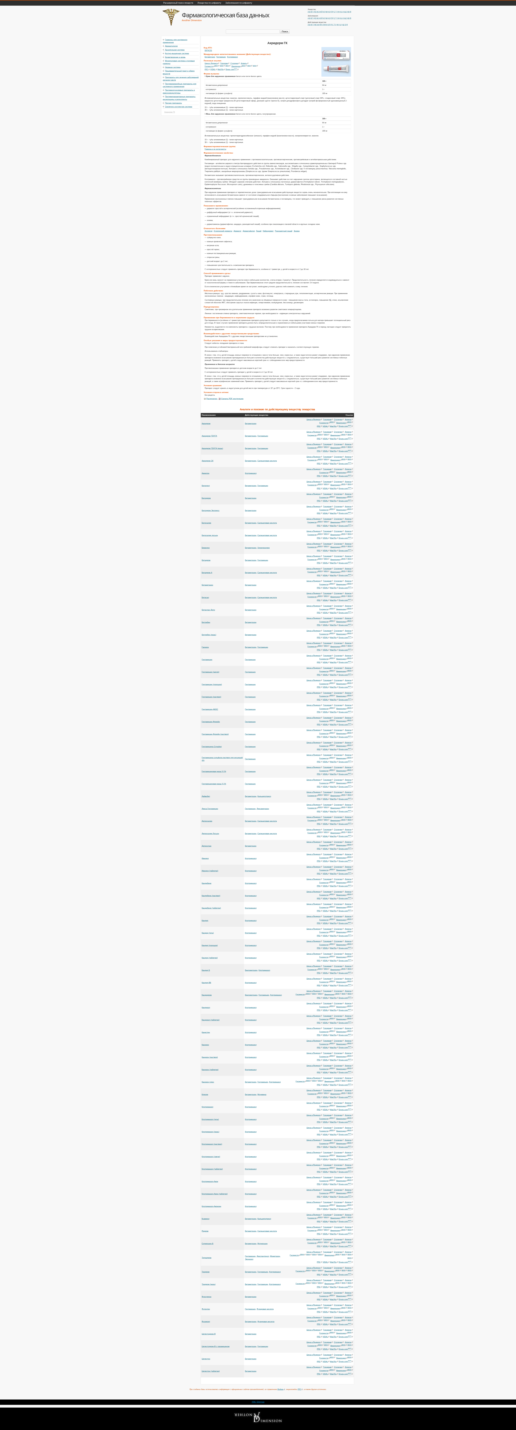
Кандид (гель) (208, 933)
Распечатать (211, 399)
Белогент (206, 486)
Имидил (205, 858)
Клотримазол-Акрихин (211, 1206)
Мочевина (261, 1094)
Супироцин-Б (207, 1243)
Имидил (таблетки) (210, 871)
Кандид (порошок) (210, 945)
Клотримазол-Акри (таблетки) (215, 1194)
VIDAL (212, 69)
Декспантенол (263, 1256)
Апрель (244, 63)
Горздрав (224, 63)
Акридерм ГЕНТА (209, 436)
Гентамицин (221, 57)
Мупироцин (262, 1243)
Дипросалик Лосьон (210, 833)
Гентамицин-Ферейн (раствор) (215, 734)
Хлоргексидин (263, 548)
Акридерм (206, 423)
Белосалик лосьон (210, 535)
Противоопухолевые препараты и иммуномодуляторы (179, 91)
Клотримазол (232, 57)
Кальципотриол (264, 796)
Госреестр (209, 66)
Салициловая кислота (267, 461)
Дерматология (171, 45)
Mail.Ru (220, 69)
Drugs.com (231, 69)
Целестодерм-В (209, 1334)
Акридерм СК (207, 461)
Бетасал (205, 597)
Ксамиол (205, 1219)
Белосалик (206, 523)
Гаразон (205, 647)
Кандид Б (206, 970)
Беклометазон (251, 970)
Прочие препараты (173, 102)
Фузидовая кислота (265, 1309)
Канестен (206, 1032)
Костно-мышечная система (177, 53)
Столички (234, 63)
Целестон (206, 1359)
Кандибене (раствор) (211, 896)
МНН (216, 66)
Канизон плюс (208, 1082)
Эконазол (249, 1259)
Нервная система (172, 67)
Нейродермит (268, 231)
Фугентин (206, 1309)
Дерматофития (249, 231)
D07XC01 (208, 50)
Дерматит (237, 231)
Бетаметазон (210, 57)
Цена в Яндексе (211, 63)
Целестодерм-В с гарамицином (216, 1346)
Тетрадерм (206, 1258)
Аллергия (208, 231)
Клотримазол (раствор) (212, 1144)
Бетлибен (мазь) (209, 635)
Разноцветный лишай (283, 231)
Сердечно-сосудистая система (178, 106)
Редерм (205, 1231)
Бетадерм (206, 560)
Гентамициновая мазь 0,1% (214, 771)
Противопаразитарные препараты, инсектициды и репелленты (179, 97)
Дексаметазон (263, 809)
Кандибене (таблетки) (211, 908)
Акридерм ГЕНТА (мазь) (212, 448)
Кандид (205, 920)
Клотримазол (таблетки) (212, 1169)
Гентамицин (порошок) (212, 684)
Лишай (258, 231)
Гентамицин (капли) (210, 672)
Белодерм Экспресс (210, 510)
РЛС (206, 69)
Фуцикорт (206, 1321)
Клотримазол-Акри (210, 1181)
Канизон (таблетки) (210, 1070)
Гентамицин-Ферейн (211, 722)
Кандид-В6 (206, 983)
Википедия (236, 66)
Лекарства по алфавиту (209, 2)
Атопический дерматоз (223, 231)
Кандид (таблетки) (210, 958)
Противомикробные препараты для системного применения (179, 85)
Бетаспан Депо (208, 610)
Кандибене (206, 883)
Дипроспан (206, 846)
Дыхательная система (174, 49)
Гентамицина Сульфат (212, 746)
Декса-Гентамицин (210, 809)
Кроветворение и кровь (175, 57)
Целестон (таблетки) (211, 1371)
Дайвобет (206, 796)
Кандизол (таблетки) (211, 1020)
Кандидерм (207, 995)
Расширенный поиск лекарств (178, 2)
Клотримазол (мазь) (210, 1132)
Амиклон (205, 473)
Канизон (205, 1045)
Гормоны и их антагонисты (215, 149)
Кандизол (206, 1007)
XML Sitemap (258, 1402)
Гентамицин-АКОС (210, 709)
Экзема (297, 231)
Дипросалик (207, 821)
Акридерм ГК (169, 112)
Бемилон (206, 548)
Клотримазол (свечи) (211, 1156)
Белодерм (206, 498)
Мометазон (275, 1256)
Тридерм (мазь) (209, 1284)
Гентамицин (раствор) (211, 697)
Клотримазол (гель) (210, 1119)
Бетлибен (206, 622)
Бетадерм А (207, 572)
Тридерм (205, 1272)
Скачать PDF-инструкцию (232, 399)
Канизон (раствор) (210, 1057)
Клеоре (205, 1094)
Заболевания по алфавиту (238, 2)
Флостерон (206, 1297)
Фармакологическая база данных (225, 15)
